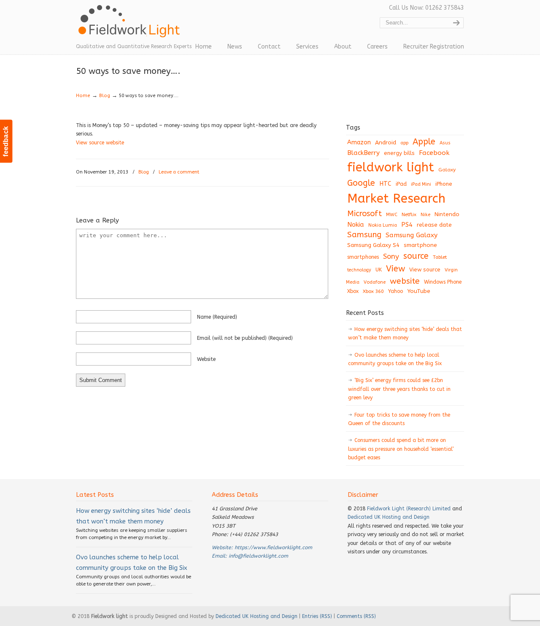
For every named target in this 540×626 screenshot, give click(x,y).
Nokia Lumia (382, 225)
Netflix (409, 214)
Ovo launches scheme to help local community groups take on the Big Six (395, 359)
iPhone (443, 184)
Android (385, 142)
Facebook (434, 153)
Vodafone (375, 282)
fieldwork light (390, 167)
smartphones (363, 257)
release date (434, 224)
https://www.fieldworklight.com (273, 547)
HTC (385, 183)
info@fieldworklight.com (258, 556)
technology (359, 270)
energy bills (399, 153)
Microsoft (364, 213)
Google (361, 183)
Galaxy (447, 170)
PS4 (407, 224)
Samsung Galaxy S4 (373, 245)
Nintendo (447, 214)
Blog (104, 95)
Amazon (359, 142)
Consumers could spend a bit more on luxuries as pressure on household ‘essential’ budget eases (401, 449)
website (206, 359)
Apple (424, 141)
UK (378, 270)
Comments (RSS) (356, 616)
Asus (445, 143)
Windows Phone (443, 282)
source (416, 256)
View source (424, 269)
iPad (401, 184)
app (404, 143)
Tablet (440, 257)
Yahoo (395, 291)
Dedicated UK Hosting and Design (388, 517)
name (217, 317)
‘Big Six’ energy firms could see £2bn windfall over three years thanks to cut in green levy (399, 389)
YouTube (418, 291)
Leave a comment (179, 172)
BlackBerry (363, 153)
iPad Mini (421, 184)
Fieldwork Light (131, 25)
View (395, 268)
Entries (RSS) (317, 616)
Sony (391, 256)
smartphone (420, 245)
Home (83, 95)
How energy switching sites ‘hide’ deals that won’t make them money (405, 333)
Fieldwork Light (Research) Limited (409, 509)
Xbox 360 (373, 291)
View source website (100, 143)
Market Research (396, 198)
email (245, 338)
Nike (425, 214)
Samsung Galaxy (411, 235)
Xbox (353, 291)
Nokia (355, 224)
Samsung (364, 234)
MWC (391, 214)
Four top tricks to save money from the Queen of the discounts (399, 419)
